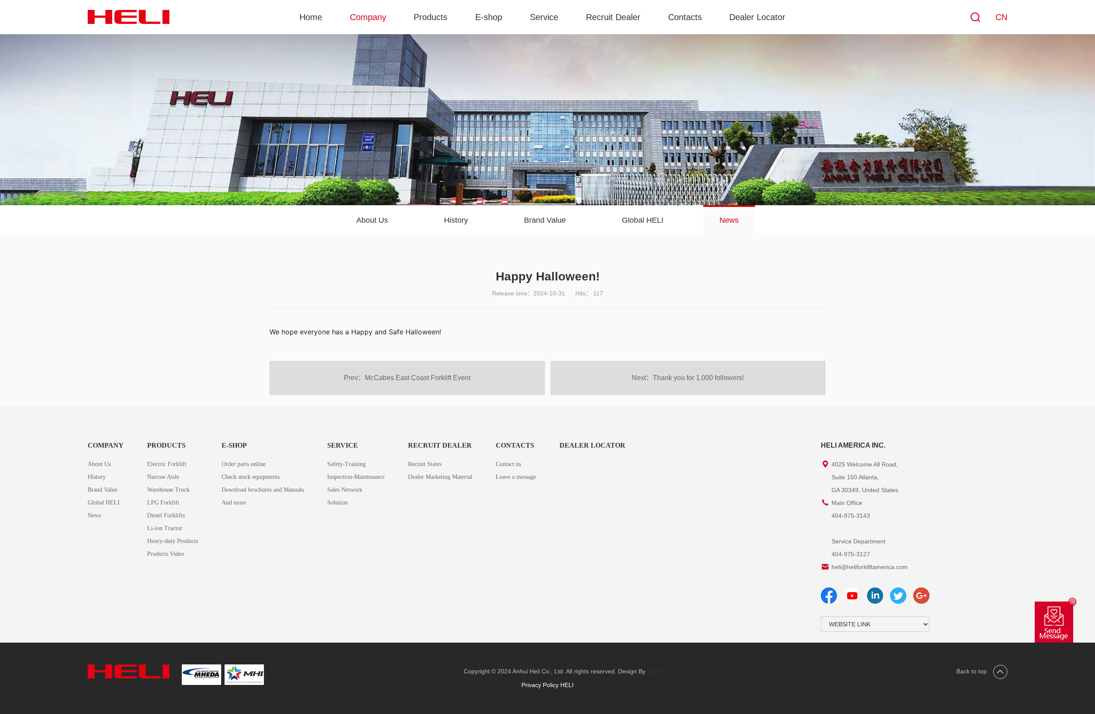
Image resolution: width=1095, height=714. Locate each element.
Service (544, 17)
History (456, 220)
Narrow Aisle (163, 477)
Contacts (685, 17)
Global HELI (642, 220)
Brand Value (545, 220)
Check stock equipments (251, 477)
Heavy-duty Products (172, 541)
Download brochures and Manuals (263, 490)
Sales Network (344, 490)
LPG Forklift (163, 502)
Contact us (508, 464)
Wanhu (656, 671)
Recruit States (424, 464)
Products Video (165, 554)
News (729, 220)
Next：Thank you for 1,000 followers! (688, 377)
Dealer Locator (757, 17)
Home (310, 17)
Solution (337, 502)
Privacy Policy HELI (547, 685)
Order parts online (244, 464)
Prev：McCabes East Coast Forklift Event (407, 377)
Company (368, 17)
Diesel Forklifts (166, 515)
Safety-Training (346, 464)
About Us (372, 220)
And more (234, 502)
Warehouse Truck (168, 490)
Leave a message (516, 477)
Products (430, 17)
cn (1001, 17)
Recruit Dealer (613, 17)
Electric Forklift (166, 464)
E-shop (488, 17)
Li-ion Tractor (164, 528)
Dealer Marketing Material (440, 477)
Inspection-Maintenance (356, 477)
